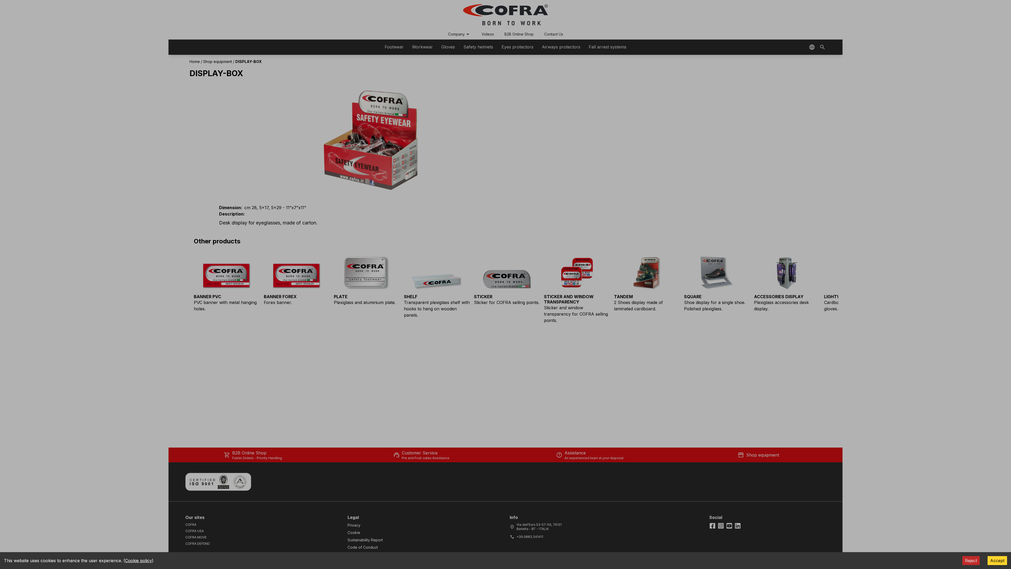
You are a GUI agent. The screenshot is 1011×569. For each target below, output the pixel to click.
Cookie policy (138, 560)
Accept (997, 560)
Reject (971, 560)
